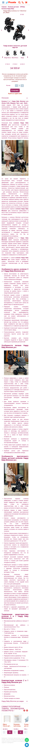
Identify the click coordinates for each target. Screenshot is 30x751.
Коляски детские (13, 7)
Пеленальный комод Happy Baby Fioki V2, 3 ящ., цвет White (7, 725)
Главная (4, 7)
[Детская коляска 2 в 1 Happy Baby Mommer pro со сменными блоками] (15, 29)
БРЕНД (22, 7)
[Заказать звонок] (23, 2)
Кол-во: (8, 85)
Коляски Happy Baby (8, 8)
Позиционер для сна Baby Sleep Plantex (18, 725)
